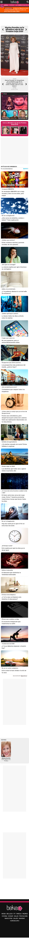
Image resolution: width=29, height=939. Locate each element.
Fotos (12, 5)
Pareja (19, 914)
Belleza (10, 914)
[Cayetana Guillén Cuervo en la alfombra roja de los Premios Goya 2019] (6, 130)
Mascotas (8, 918)
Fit (15, 914)
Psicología (23, 916)
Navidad (22, 918)
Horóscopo (14, 921)
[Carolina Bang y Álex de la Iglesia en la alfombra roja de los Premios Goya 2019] (23, 130)
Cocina (4, 916)
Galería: (14, 123)
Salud (16, 916)
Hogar (10, 916)
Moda (4, 914)
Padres (25, 914)
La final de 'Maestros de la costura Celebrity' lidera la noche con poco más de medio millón (16, 9)
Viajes (15, 918)
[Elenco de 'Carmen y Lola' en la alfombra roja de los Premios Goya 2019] (14, 130)
